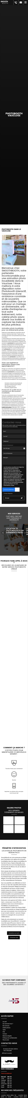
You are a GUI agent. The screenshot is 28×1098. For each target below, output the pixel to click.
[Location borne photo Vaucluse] (19, 829)
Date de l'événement (7, 445)
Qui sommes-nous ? (8, 1023)
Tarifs (4, 1029)
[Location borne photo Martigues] (8, 829)
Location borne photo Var (8, 1095)
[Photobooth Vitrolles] (8, 820)
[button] (25, 2)
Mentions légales (7, 1036)
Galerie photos (6, 1027)
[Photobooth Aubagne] (19, 820)
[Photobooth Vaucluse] (14, 250)
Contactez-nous (14, 937)
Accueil (5, 1021)
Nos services (6, 1025)
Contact (5, 1034)
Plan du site (6, 1040)
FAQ (4, 1032)
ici (15, 485)
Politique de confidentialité (10, 1038)
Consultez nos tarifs (14, 933)
